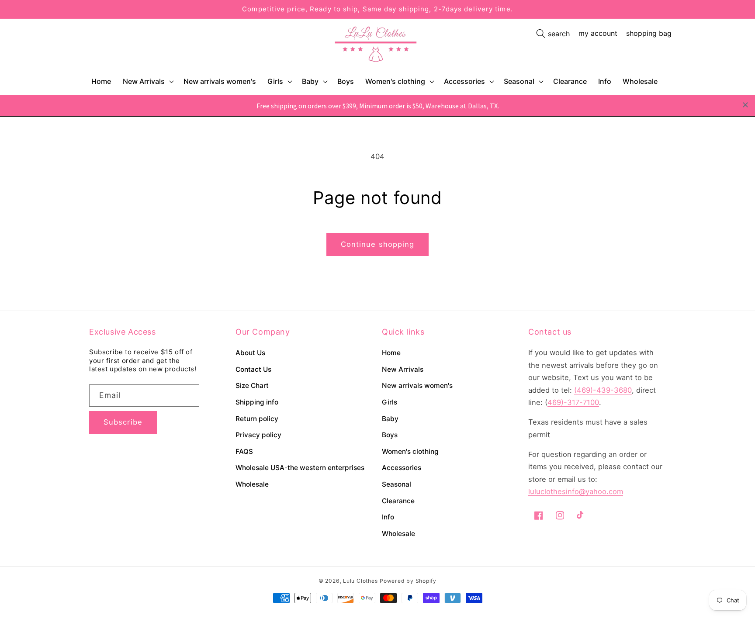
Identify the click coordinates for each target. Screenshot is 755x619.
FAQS (244, 451)
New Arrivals (144, 81)
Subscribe (123, 422)
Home (391, 353)
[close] (745, 105)
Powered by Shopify (408, 581)
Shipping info (257, 402)
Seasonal (519, 81)
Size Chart (252, 385)
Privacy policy (258, 435)
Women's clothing (395, 81)
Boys (390, 435)
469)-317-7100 (573, 402)
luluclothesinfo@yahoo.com (575, 491)
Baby (310, 81)
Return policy (257, 419)
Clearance (398, 501)
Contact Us (253, 369)
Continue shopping (378, 244)
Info (388, 517)
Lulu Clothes (360, 581)
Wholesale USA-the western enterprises (300, 467)
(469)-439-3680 (603, 390)
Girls (275, 81)
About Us (250, 353)
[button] (147, 81)
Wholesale (252, 484)
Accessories (464, 81)
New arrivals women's (417, 385)
